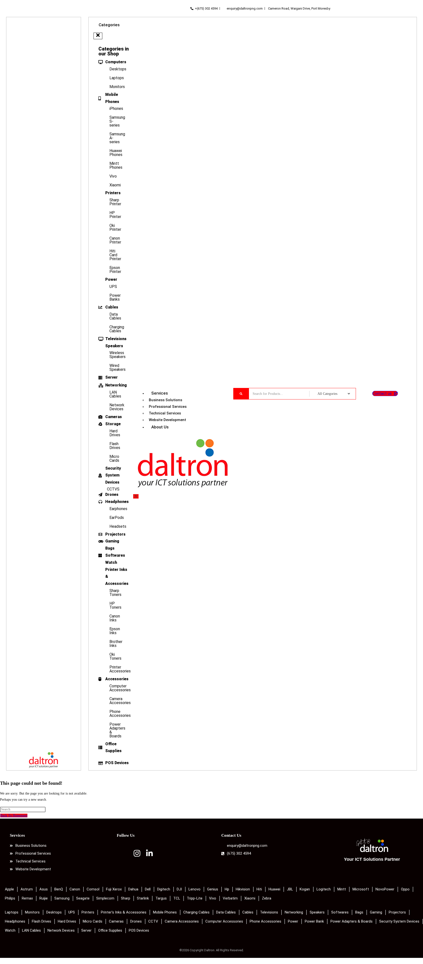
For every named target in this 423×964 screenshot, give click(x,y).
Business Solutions (165, 400)
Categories (109, 24)
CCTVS (113, 489)
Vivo (113, 176)
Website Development (167, 420)
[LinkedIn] (149, 855)
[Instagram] (137, 855)
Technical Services (165, 413)
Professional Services (168, 406)
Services (159, 393)
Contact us (382, 393)
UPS (113, 286)
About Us (160, 426)
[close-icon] (98, 36)
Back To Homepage (13, 815)
